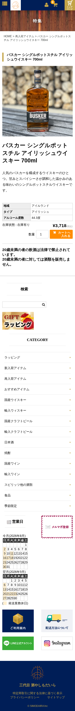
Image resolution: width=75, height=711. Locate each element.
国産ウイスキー (15, 400)
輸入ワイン (12, 474)
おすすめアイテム (16, 389)
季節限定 (10, 506)
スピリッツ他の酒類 (18, 484)
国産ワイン (12, 463)
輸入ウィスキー (15, 410)
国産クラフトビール (18, 421)
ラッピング (12, 357)
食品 (7, 495)
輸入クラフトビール (18, 431)
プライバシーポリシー (24, 697)
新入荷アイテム (15, 368)
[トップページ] (70, 5)
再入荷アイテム (15, 378)
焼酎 (7, 453)
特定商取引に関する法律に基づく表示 (37, 693)
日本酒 (9, 442)
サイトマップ (56, 697)
